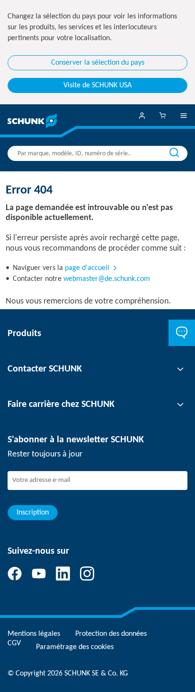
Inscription (33, 512)
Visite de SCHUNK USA (97, 85)
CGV (14, 643)
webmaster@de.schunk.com (106, 279)
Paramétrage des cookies (75, 647)
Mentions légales (34, 634)
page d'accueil (87, 268)
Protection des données (111, 634)
